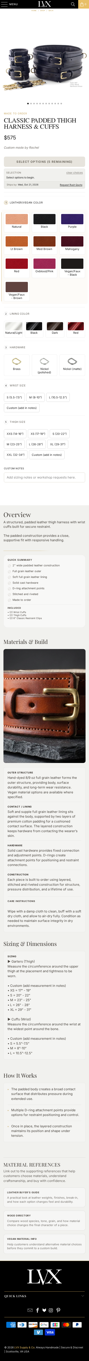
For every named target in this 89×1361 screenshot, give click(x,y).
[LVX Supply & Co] (44, 4)
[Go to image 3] (34, 103)
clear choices (74, 172)
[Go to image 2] (31, 103)
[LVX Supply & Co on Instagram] (51, 1311)
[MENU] (2, 4)
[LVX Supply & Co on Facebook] (37, 1311)
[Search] (73, 4)
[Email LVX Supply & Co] (30, 1311)
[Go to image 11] (58, 103)
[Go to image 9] (52, 103)
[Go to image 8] (49, 103)
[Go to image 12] (61, 103)
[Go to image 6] (43, 103)
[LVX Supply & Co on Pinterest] (58, 1311)
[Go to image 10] (55, 103)
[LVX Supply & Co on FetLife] (44, 1311)
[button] (44, 63)
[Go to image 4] (37, 103)
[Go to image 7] (46, 103)
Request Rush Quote (71, 185)
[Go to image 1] (28, 103)
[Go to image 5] (40, 103)
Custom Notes (14, 468)
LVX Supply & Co (24, 1347)
